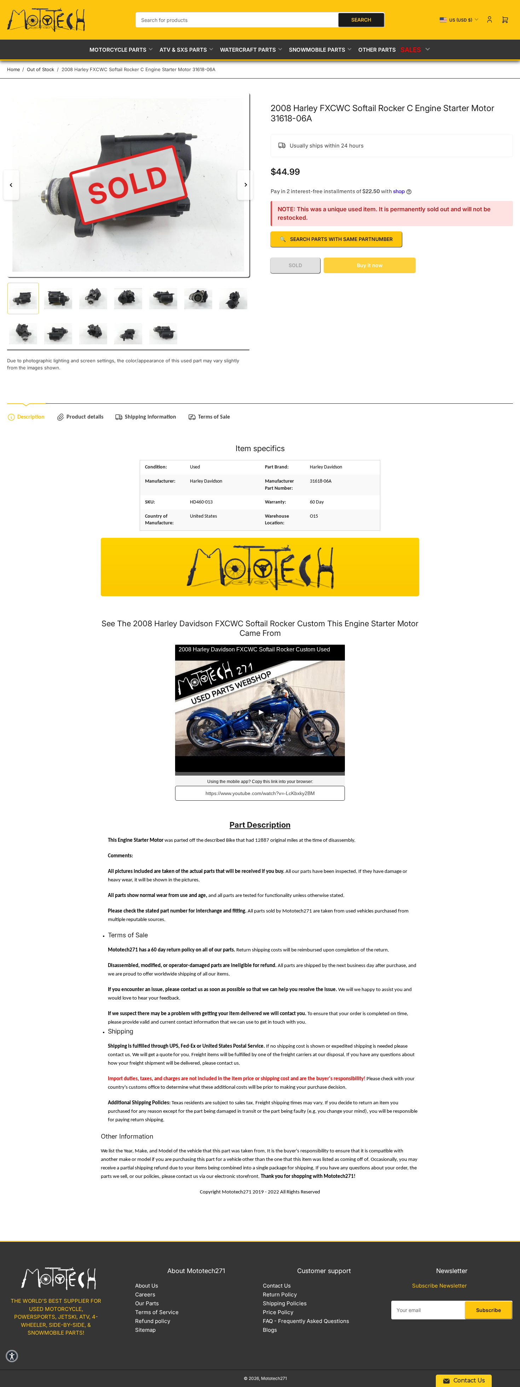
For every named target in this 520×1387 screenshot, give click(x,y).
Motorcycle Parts (117, 49)
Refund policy (152, 1321)
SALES (411, 49)
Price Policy (278, 1312)
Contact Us (277, 1285)
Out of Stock (40, 69)
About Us (146, 1285)
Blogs (270, 1329)
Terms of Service (157, 1312)
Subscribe (488, 1310)
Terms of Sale (214, 417)
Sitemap (145, 1329)
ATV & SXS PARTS (183, 49)
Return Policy (280, 1294)
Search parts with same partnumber (336, 239)
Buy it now (370, 265)
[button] (12, 1356)
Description (31, 417)
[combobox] (260, 20)
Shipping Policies (285, 1303)
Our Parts (147, 1303)
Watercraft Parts (248, 49)
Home (13, 69)
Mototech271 (274, 1378)
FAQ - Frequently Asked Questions (306, 1321)
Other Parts (377, 49)
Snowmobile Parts (317, 49)
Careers (145, 1294)
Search (361, 20)
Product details (85, 417)
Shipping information (150, 417)
